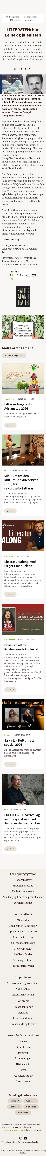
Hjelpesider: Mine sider (23, 925)
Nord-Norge (23, 1112)
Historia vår (23, 1064)
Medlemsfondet (23, 902)
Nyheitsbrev (23, 989)
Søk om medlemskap (23, 943)
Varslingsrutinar (23, 960)
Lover (23, 1070)
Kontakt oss (23, 1047)
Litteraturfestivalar (23, 965)
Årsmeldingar (23, 1058)
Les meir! (10, 425)
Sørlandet (15, 1101)
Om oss (23, 1041)
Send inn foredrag (23, 937)
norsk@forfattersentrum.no (14, 1130)
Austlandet (30, 1101)
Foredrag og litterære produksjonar (23, 897)
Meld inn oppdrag (23, 885)
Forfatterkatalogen (23, 891)
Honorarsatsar (23, 880)
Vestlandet (14, 1106)
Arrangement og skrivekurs (23, 983)
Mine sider (23, 920)
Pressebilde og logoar (23, 1024)
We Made (23, 1153)
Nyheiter (23, 1012)
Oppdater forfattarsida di (23, 931)
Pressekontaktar (23, 1007)
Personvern (23, 1081)
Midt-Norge (31, 1106)
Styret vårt (23, 1052)
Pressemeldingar (23, 1018)
